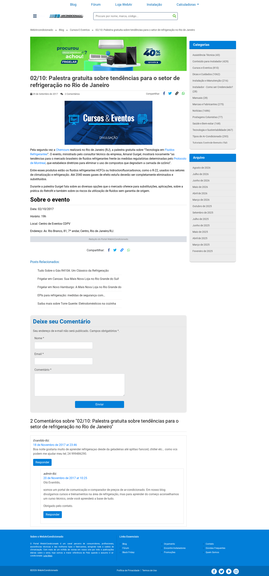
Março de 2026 (201, 199)
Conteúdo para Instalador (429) (211, 61)
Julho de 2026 (201, 174)
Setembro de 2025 (203, 212)
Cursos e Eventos (80, 29)
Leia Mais (47, 556)
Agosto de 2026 (201, 167)
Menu (41, 16)
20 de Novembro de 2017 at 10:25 (65, 478)
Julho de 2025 (201, 219)
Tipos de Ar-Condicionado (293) (210, 136)
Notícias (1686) (201, 110)
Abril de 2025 (200, 238)
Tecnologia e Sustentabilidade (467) (213, 129)
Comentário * (42, 369)
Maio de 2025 (200, 231)
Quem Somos (212, 552)
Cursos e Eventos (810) (206, 67)
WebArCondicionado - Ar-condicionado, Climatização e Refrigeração (66, 16)
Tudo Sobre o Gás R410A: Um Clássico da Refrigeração (73, 270)
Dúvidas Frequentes (215, 548)
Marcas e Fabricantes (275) (208, 104)
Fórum (96, 4)
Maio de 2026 (200, 186)
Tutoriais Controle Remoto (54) (210, 142)
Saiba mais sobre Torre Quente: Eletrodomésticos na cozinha (77, 303)
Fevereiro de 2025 (203, 251)
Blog (73, 4)
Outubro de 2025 (202, 206)
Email (39, 354)
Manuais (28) (200, 97)
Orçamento (169, 544)
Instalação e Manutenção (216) (210, 80)
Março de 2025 (201, 244)
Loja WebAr (123, 4)
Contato (209, 544)
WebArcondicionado (41, 29)
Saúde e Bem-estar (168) (207, 123)
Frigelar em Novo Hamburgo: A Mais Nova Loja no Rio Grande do (79, 287)
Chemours (62, 150)
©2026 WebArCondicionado (44, 570)
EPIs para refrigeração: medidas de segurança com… (71, 295)
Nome (39, 338)
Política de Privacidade (129, 570)
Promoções (169, 552)
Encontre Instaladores (174, 548)
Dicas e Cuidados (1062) (206, 74)
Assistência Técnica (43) (206, 55)
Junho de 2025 (201, 225)
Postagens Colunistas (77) (208, 117)
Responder (42, 462)
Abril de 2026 (200, 193)
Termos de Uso (149, 570)
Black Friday (128, 552)
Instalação (154, 4)
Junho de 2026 (201, 180)
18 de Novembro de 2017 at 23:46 (55, 445)
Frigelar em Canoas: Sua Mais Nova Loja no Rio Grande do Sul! (78, 279)
